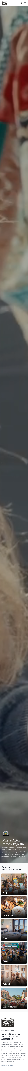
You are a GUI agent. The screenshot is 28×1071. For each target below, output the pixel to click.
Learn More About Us (8, 1065)
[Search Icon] (21, 3)
